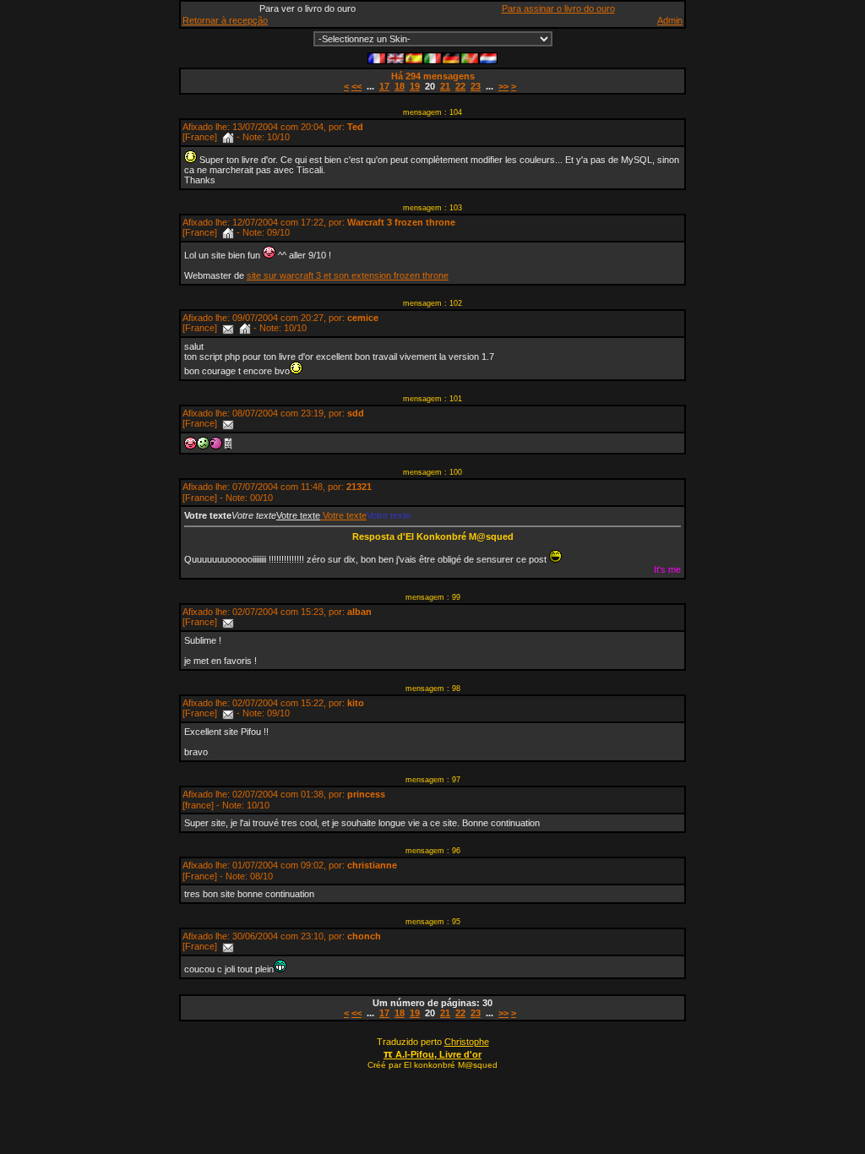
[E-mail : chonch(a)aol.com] (228, 946)
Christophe (466, 1042)
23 (476, 86)
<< (356, 86)
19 (415, 86)
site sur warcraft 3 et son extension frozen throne (348, 275)
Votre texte (343, 515)
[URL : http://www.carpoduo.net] (245, 328)
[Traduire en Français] (376, 57)
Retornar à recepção (225, 20)
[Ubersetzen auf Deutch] (451, 57)
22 (460, 86)
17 (384, 86)
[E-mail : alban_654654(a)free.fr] (228, 622)
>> (503, 86)
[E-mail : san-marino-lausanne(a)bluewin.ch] (228, 423)
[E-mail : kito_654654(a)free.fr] (228, 713)
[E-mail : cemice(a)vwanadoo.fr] (228, 328)
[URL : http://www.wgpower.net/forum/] (228, 232)
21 (445, 86)
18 (399, 86)
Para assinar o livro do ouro (558, 8)
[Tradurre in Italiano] (432, 57)
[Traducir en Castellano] (414, 57)
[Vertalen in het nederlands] (488, 57)
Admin (670, 20)
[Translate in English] (395, 57)
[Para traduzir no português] (469, 57)
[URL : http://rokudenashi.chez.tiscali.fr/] (228, 137)
